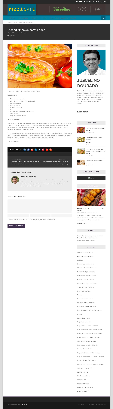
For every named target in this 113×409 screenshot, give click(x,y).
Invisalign (80, 314)
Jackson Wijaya (84, 376)
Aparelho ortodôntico (83, 391)
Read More (81, 223)
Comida (11, 18)
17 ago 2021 (11, 32)
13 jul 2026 (90, 155)
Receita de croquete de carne (95, 128)
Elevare (79, 295)
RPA (90, 368)
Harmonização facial (83, 318)
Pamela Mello (87, 349)
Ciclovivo (80, 260)
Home (9, 22)
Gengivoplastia (81, 380)
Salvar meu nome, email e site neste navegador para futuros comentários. (32, 219)
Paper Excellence (90, 272)
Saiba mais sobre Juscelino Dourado (63, 18)
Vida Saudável (23, 18)
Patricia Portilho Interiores (85, 256)
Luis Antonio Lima (87, 252)
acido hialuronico (93, 345)
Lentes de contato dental (85, 299)
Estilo (44, 18)
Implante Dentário (83, 383)
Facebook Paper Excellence (85, 302)
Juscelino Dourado (20, 32)
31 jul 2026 (90, 144)
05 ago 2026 (90, 132)
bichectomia (92, 341)
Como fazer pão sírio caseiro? (95, 160)
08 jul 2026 (90, 165)
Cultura (35, 18)
